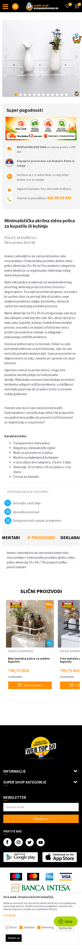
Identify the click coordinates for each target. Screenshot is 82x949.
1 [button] (16, 95)
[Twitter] (30, 842)
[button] (15, 6)
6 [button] (39, 95)
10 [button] (57, 95)
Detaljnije (9, 915)
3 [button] (25, 95)
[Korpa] (76, 10)
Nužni (13, 927)
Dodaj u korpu (32, 685)
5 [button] (34, 95)
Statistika (29, 927)
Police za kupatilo (20, 238)
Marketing (48, 927)
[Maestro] (16, 876)
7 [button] (43, 95)
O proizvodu (41, 537)
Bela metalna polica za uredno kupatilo (29, 660)
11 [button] (62, 95)
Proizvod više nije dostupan (27, 492)
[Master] (33, 876)
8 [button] (48, 95)
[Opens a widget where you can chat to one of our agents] (66, 921)
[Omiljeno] (67, 3)
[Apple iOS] (59, 857)
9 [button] (52, 95)
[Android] (20, 857)
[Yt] (41, 842)
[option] (41, 58)
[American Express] (49, 876)
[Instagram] (18, 842)
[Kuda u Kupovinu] (42, 6)
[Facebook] (7, 842)
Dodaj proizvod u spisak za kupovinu (36, 520)
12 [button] (66, 95)
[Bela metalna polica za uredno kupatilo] (30, 624)
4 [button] (29, 95)
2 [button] (20, 95)
